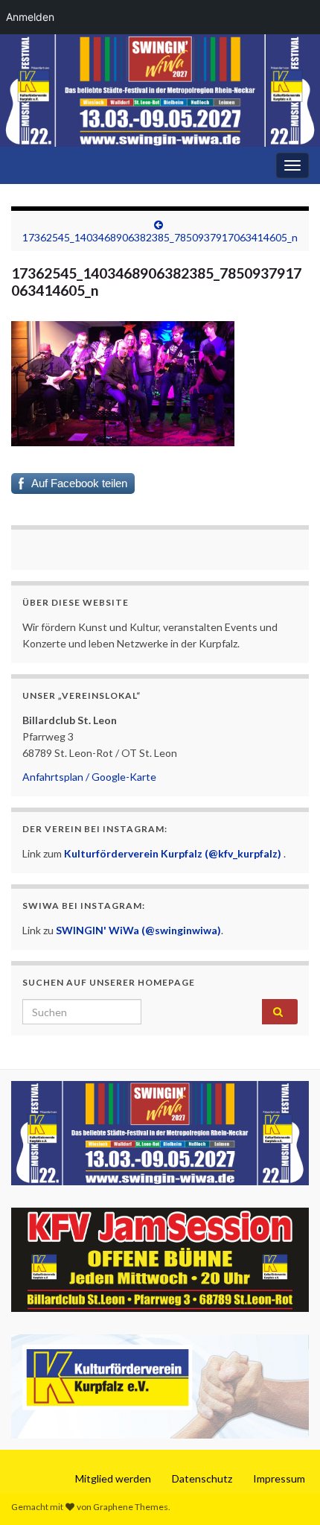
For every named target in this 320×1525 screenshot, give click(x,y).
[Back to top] (286, 1491)
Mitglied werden (113, 1478)
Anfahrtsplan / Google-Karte (89, 776)
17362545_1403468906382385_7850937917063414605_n (160, 237)
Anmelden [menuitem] (30, 16)
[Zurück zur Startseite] (160, 90)
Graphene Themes (130, 1506)
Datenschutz (202, 1478)
